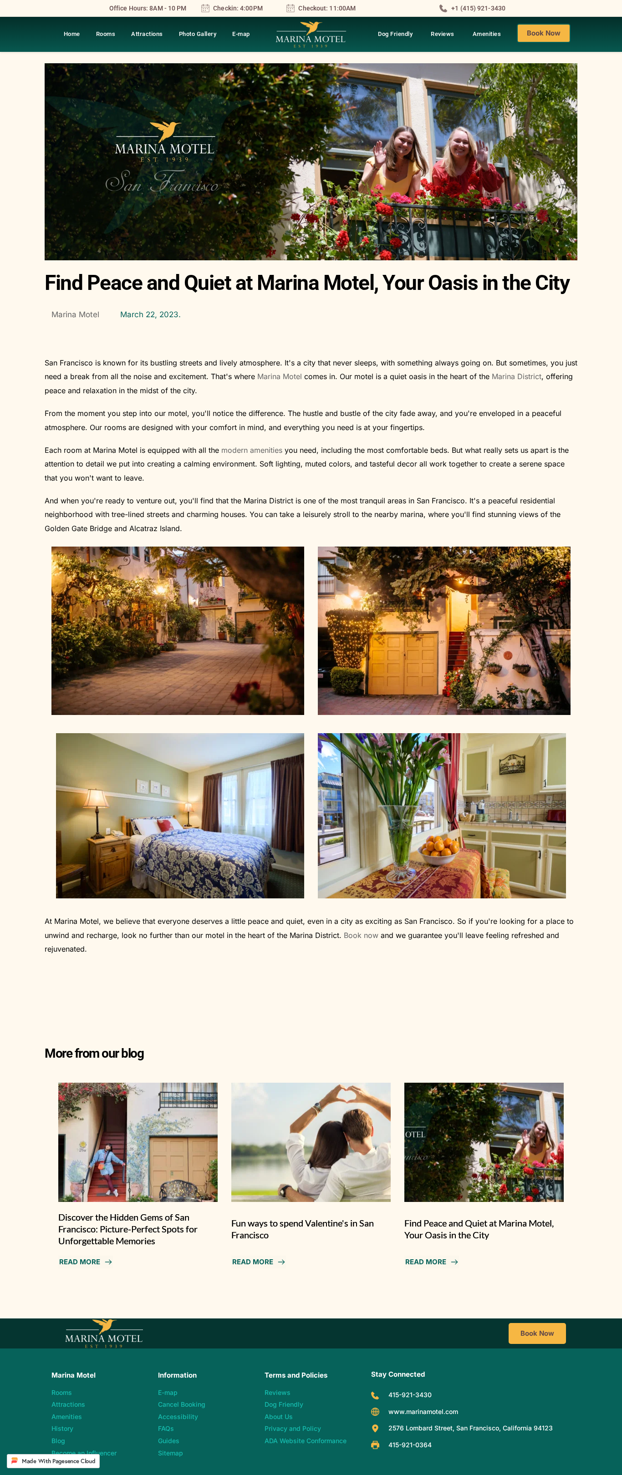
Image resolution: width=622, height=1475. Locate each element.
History (62, 1428)
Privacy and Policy (294, 1428)
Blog (58, 1441)
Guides (168, 1441)
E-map (168, 1392)
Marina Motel (279, 376)
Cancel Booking (181, 1404)
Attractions (68, 1404)
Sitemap (170, 1453)
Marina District (516, 376)
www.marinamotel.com (423, 1411)
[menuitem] (71, 34)
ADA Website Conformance (306, 1441)
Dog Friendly (284, 1404)
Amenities (66, 1416)
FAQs (166, 1428)
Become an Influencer (84, 1453)
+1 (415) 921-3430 (478, 8)
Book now (361, 935)
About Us (279, 1416)
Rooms (61, 1392)
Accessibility (178, 1416)
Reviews (278, 1392)
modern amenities (251, 450)
